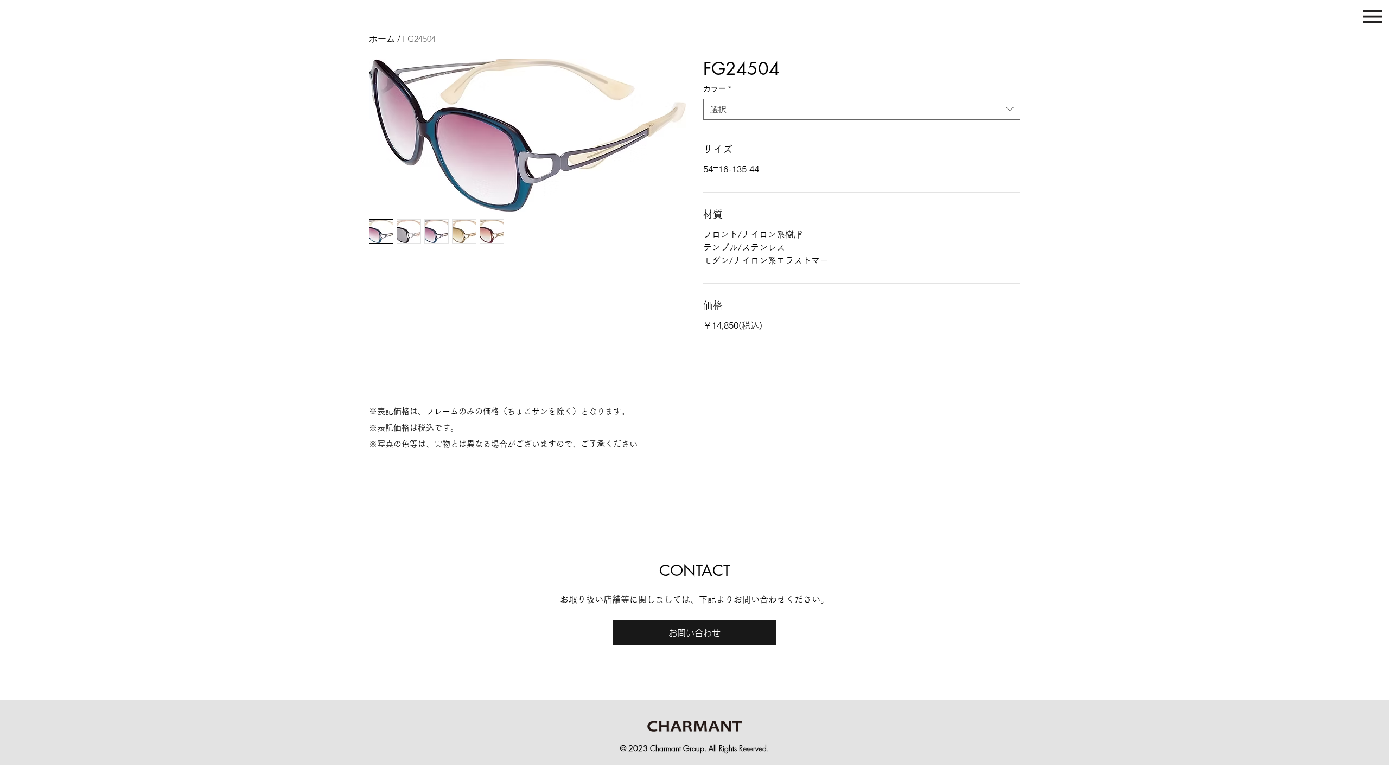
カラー (717, 88)
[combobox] (861, 109)
